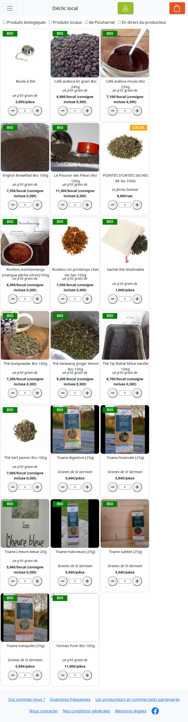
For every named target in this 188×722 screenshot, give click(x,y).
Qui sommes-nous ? (26, 699)
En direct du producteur (144, 22)
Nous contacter (43, 711)
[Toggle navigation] (10, 8)
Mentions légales (131, 711)
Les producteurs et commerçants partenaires (137, 699)
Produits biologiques (26, 22)
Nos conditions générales (86, 711)
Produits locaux (67, 22)
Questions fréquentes (70, 699)
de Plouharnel (102, 22)
